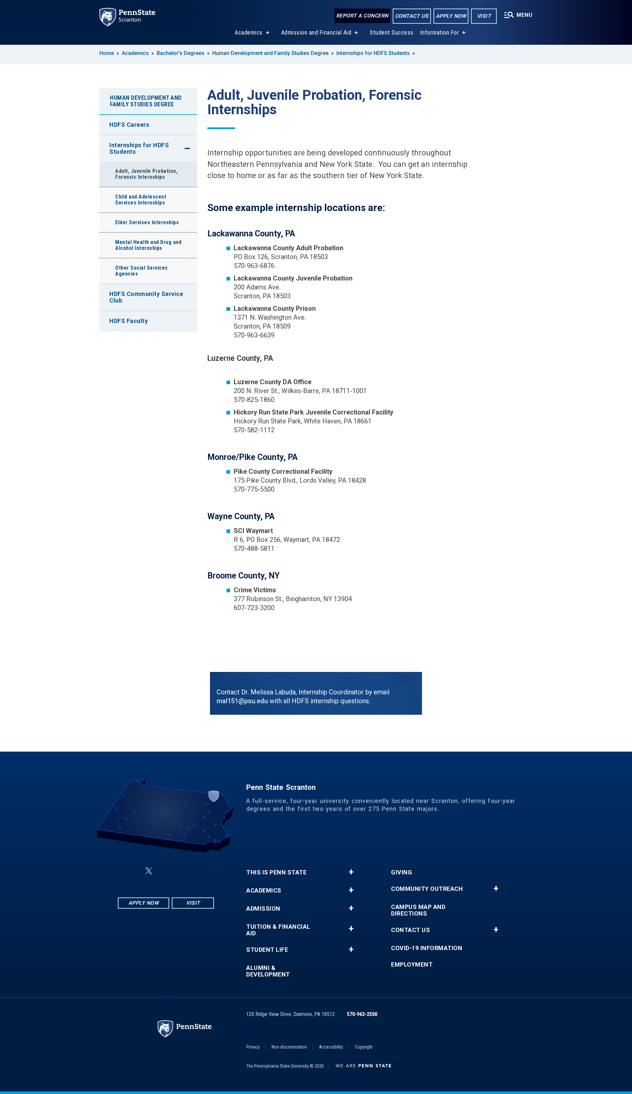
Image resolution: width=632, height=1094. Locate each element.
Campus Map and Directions (418, 910)
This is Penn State (276, 872)
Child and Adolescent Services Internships (140, 200)
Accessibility (331, 1047)
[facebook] (133, 871)
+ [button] (351, 872)
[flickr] (164, 871)
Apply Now (451, 16)
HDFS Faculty (128, 320)
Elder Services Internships (147, 222)
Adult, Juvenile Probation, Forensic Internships (146, 174)
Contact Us (412, 16)
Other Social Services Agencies (141, 271)
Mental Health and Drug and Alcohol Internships (148, 245)
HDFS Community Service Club (146, 297)
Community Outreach (427, 889)
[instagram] (198, 871)
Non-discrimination (289, 1047)
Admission (263, 908)
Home (106, 53)
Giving (401, 872)
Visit (484, 16)
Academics (249, 32)
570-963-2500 (362, 1014)
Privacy (253, 1047)
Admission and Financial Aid (316, 32)
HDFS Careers (129, 124)
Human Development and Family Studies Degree (270, 53)
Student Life (267, 950)
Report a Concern (362, 16)
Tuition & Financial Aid (278, 930)
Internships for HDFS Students (373, 53)
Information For (439, 32)
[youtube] (181, 871)
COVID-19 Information (426, 948)
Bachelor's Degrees (180, 53)
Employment (412, 964)
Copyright (364, 1047)
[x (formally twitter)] (148, 871)
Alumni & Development (268, 971)
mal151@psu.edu (242, 701)
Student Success (392, 32)
